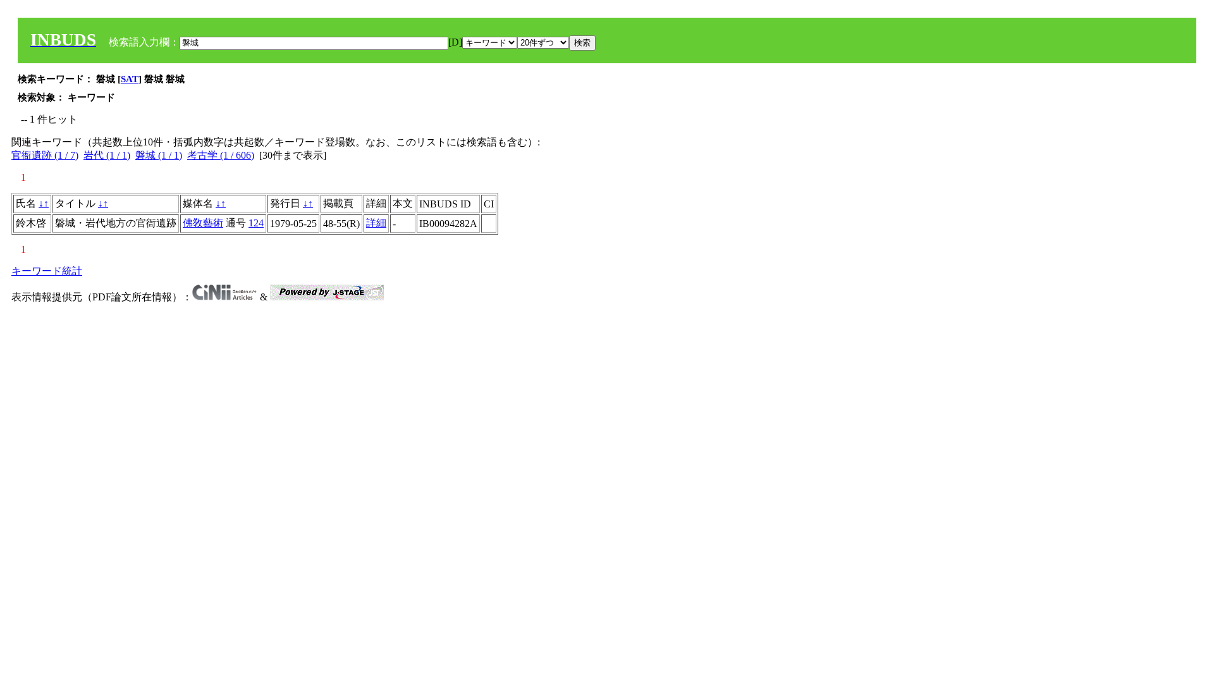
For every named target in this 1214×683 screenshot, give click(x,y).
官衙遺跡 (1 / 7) (44, 155)
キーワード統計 (46, 271)
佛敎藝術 (203, 223)
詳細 (376, 223)
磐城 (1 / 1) (158, 155)
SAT (129, 79)
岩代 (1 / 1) (106, 155)
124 (256, 223)
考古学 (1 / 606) (220, 155)
